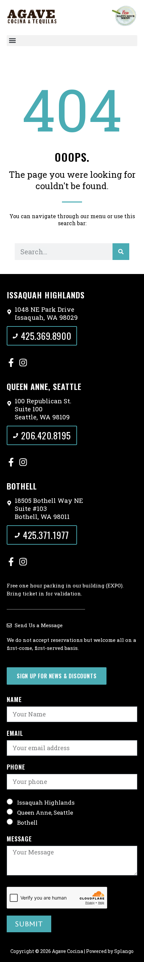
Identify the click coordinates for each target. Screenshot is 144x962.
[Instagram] (23, 362)
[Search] (121, 251)
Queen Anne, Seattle (45, 812)
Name (14, 700)
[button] (72, 40)
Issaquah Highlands (46, 802)
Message (19, 839)
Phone (16, 767)
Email (15, 733)
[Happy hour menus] (124, 15)
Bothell (27, 822)
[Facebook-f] (11, 362)
